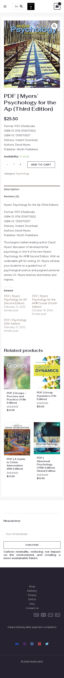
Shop (32, 586)
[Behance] (17, 643)
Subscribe (32, 545)
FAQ (32, 603)
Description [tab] (11, 189)
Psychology (22, 173)
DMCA (32, 599)
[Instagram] (24, 643)
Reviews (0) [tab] (11, 196)
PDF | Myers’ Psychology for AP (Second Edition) (15, 299)
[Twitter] (47, 643)
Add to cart (41, 164)
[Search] (21, 6)
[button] (54, 26)
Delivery (32, 590)
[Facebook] (32, 643)
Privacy (32, 595)
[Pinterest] (39, 643)
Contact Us (32, 608)
